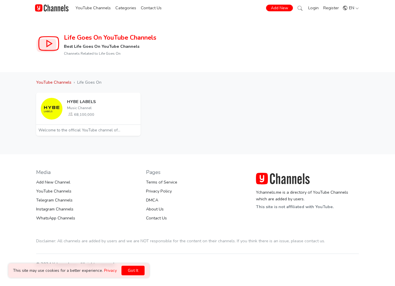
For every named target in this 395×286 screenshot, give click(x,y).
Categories (125, 8)
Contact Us (151, 8)
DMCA (152, 200)
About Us (155, 209)
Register (331, 8)
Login (313, 8)
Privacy (110, 270)
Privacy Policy (159, 191)
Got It (133, 270)
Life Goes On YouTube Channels (110, 37)
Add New (279, 8)
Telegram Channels (54, 200)
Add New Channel (53, 182)
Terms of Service (161, 182)
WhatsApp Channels (55, 218)
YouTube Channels (93, 8)
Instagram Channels (54, 209)
